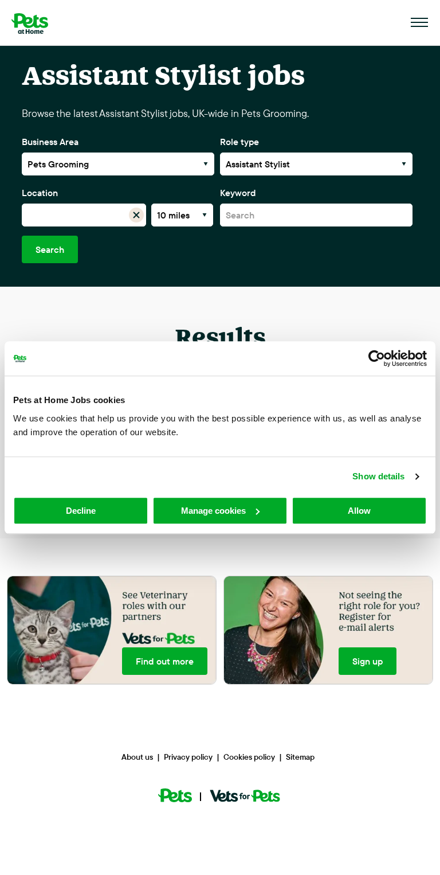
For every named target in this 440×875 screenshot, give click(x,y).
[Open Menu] (419, 22)
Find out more (165, 661)
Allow (359, 510)
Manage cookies (213, 510)
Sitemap (300, 757)
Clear (136, 214)
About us (137, 757)
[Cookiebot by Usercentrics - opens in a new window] (377, 358)
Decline (81, 510)
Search (50, 249)
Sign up (367, 661)
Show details (378, 476)
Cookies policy (249, 757)
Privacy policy (188, 757)
